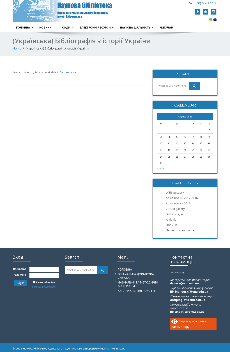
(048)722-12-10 (205, 3)
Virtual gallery (175, 209)
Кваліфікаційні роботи (136, 291)
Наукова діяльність (135, 27)
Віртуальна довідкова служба (136, 276)
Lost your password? (44, 287)
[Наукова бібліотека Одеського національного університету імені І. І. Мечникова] (62, 11)
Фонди (65, 27)
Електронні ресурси (95, 27)
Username (19, 269)
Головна (23, 27)
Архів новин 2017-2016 (182, 198)
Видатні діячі (175, 214)
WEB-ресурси (175, 192)
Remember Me (45, 282)
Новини (45, 27)
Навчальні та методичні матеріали (138, 284)
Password (19, 275)
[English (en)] (215, 19)
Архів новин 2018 (178, 203)
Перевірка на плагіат (181, 230)
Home (17, 48)
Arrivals (171, 219)
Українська (68, 72)
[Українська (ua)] (210, 19)
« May (160, 168)
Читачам (166, 27)
